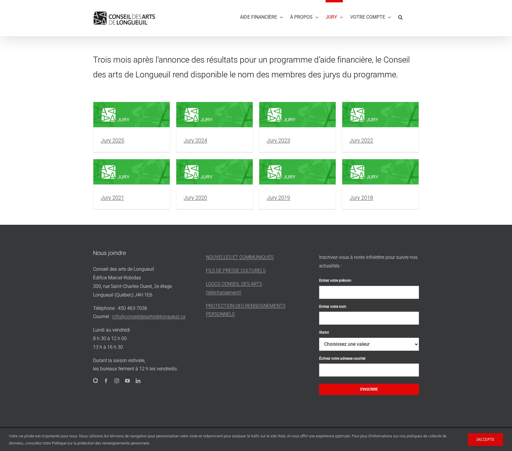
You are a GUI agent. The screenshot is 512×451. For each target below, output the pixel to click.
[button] (400, 16)
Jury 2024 (195, 140)
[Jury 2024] (214, 115)
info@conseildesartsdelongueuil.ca (148, 316)
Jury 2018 (361, 198)
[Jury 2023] (297, 115)
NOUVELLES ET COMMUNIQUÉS (239, 257)
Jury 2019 (278, 198)
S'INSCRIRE (369, 389)
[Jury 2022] (380, 115)
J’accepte (485, 439)
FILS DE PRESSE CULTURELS (235, 270)
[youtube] (127, 380)
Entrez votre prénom (335, 280)
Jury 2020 (195, 198)
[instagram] (116, 380)
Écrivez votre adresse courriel (342, 358)
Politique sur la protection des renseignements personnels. (101, 443)
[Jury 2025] (131, 115)
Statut (324, 332)
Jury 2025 (112, 140)
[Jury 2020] (214, 172)
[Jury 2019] (297, 172)
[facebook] (106, 380)
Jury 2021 (112, 198)
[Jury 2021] (131, 172)
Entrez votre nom (332, 307)
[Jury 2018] (380, 172)
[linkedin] (138, 380)
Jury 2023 (278, 140)
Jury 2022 (361, 140)
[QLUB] (95, 380)
